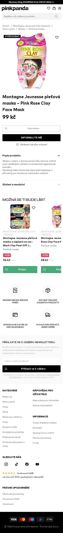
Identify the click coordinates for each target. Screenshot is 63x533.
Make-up (7, 397)
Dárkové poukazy (42, 438)
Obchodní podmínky (13, 494)
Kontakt (37, 428)
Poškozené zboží (11, 437)
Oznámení (8, 504)
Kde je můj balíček (42, 405)
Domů (7, 26)
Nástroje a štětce (12, 417)
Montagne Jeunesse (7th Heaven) (31, 26)
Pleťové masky (37, 29)
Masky (21, 29)
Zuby (5, 422)
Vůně (5, 412)
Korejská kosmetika (13, 432)
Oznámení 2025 (10, 499)
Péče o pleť (8, 29)
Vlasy (5, 407)
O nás (36, 443)
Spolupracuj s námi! (43, 433)
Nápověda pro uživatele (46, 400)
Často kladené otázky (45, 423)
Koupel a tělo (9, 427)
